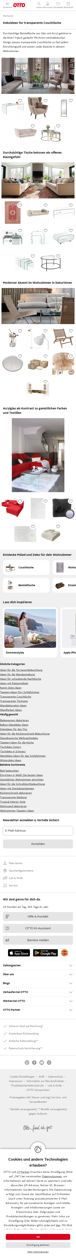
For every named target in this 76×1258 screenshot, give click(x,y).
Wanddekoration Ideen (13, 705)
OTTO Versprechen (38, 1089)
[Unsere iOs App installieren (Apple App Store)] (19, 953)
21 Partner (23, 1171)
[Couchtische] (26, 567)
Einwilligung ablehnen (38, 1245)
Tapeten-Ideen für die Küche (17, 742)
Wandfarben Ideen (11, 709)
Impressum (15, 1081)
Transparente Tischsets (14, 701)
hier (58, 1225)
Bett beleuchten (9, 770)
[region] (38, 1203)
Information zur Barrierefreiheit (45, 1081)
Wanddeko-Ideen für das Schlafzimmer (23, 755)
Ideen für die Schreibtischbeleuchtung (22, 784)
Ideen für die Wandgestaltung (17, 674)
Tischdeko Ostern (10, 747)
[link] (64, 953)
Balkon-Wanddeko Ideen (14, 724)
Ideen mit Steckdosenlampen (17, 788)
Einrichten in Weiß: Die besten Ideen (21, 775)
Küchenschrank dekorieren (16, 792)
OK (38, 1237)
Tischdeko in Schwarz (13, 751)
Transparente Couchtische (15, 696)
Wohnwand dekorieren (13, 806)
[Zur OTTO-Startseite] (19, 5)
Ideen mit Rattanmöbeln (14, 683)
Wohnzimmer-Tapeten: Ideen (17, 810)
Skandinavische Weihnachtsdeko (19, 738)
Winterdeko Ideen (10, 760)
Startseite (8, 16)
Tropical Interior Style (12, 801)
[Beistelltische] (26, 585)
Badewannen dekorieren (14, 720)
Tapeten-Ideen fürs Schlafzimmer (19, 692)
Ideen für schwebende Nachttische (20, 678)
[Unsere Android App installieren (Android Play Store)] (45, 953)
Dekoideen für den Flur (13, 729)
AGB (41, 1076)
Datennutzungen (52, 1176)
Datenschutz (55, 1076)
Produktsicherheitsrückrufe (27, 1085)
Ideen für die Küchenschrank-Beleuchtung (25, 733)
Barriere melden (38, 940)
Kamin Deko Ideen (10, 687)
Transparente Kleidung (13, 797)
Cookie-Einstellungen (22, 1076)
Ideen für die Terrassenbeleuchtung (21, 670)
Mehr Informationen (38, 1252)
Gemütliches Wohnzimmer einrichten (22, 779)
